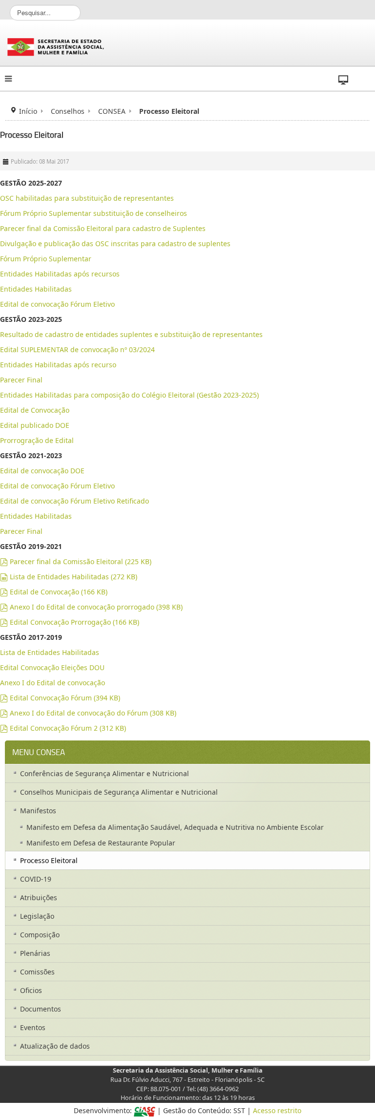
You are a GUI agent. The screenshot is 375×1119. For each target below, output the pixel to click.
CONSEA (111, 111)
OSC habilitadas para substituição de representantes (87, 198)
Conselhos (67, 111)
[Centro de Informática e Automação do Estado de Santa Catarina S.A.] (144, 1110)
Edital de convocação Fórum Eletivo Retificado (74, 501)
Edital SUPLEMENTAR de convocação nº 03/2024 (77, 349)
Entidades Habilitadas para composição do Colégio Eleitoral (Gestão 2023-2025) (129, 395)
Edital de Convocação (34, 410)
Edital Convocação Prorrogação (69, 622)
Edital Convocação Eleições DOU (52, 667)
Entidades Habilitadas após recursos (60, 273)
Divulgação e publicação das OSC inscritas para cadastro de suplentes (115, 243)
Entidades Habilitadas (36, 289)
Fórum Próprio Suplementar (45, 258)
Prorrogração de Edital (37, 440)
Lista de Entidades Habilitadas (68, 576)
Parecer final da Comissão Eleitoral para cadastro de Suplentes (103, 228)
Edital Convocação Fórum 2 (63, 728)
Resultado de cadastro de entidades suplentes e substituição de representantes (131, 334)
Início (28, 111)
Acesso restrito (277, 1110)
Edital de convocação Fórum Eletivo (57, 304)
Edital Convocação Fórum (60, 697)
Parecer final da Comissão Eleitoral (75, 561)
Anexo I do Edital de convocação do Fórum (88, 713)
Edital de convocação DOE (42, 470)
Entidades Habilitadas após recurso (58, 364)
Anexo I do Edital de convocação (52, 682)
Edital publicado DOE (34, 425)
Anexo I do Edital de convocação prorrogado (91, 607)
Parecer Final (21, 379)
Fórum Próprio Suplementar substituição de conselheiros (93, 213)
